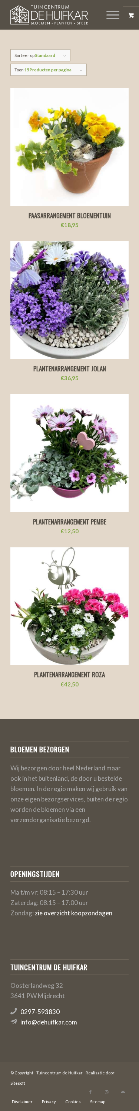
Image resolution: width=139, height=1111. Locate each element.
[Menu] (109, 15)
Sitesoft (17, 1083)
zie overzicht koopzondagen (73, 913)
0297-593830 (40, 1012)
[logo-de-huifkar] (57, 15)
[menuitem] (114, 15)
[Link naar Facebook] (90, 1092)
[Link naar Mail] (123, 1092)
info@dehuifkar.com (48, 1022)
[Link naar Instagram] (106, 1092)
